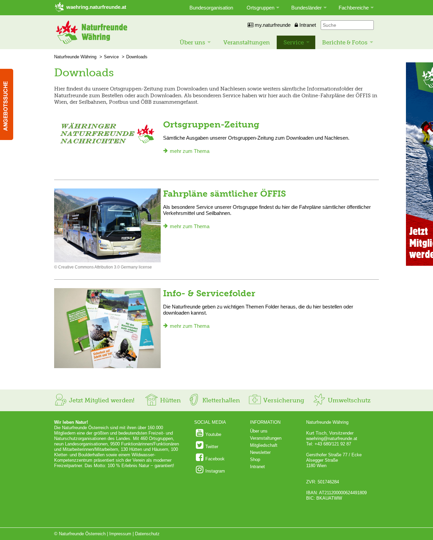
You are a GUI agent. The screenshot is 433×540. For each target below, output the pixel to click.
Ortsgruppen (260, 8)
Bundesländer (306, 8)
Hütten (169, 400)
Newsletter (260, 452)
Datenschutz (147, 533)
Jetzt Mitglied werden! (100, 400)
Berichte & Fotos (344, 42)
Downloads (136, 56)
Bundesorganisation (211, 8)
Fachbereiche (354, 8)
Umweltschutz (348, 400)
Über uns (192, 42)
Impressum (120, 533)
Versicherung (282, 400)
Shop (255, 459)
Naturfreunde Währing (75, 56)
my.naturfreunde (272, 25)
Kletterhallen (220, 400)
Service (293, 42)
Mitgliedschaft (263, 445)
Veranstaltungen (246, 42)
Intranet (307, 25)
